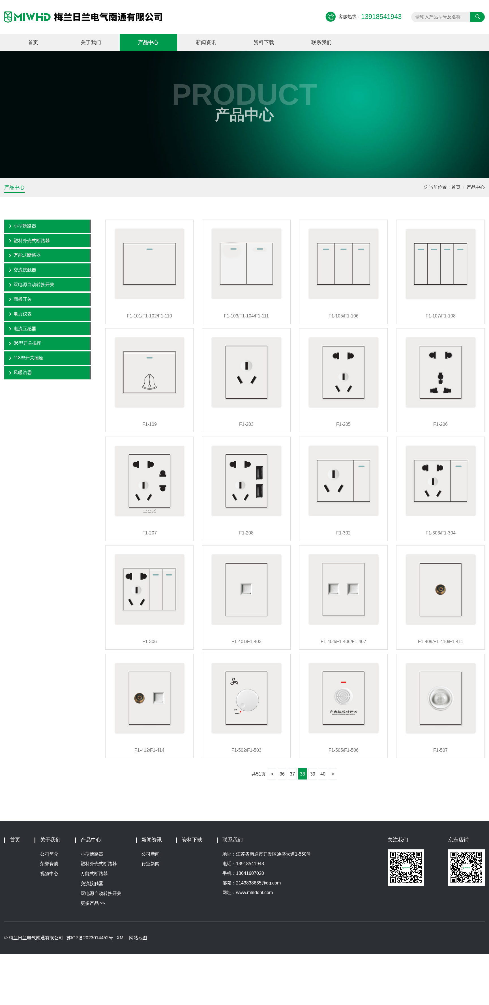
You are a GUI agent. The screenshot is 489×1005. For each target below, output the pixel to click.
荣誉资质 (49, 863)
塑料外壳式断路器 (32, 240)
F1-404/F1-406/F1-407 (343, 641)
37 (292, 774)
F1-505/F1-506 (344, 750)
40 (322, 774)
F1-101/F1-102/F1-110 (149, 315)
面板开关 (23, 299)
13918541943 (250, 863)
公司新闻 (150, 854)
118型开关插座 (28, 357)
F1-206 (440, 424)
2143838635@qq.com (258, 883)
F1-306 (149, 641)
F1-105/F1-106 (344, 315)
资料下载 (264, 42)
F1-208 (246, 533)
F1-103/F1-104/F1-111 (246, 315)
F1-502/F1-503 (246, 750)
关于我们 (91, 42)
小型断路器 (25, 226)
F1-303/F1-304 (441, 533)
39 (312, 774)
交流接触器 (25, 269)
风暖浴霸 (23, 372)
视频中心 (49, 873)
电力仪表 (23, 314)
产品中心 (148, 42)
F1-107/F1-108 (441, 315)
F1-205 (343, 424)
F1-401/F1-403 (246, 641)
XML (121, 937)
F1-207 (149, 533)
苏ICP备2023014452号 (90, 937)
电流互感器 (25, 328)
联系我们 (321, 42)
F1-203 (246, 424)
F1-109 (149, 424)
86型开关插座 (27, 343)
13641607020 (250, 873)
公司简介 (49, 854)
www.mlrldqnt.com (254, 892)
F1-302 (343, 533)
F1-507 (440, 750)
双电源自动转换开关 (34, 284)
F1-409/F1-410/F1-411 (440, 641)
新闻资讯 (206, 42)
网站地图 (138, 937)
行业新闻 (150, 863)
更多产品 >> (93, 903)
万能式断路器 (27, 255)
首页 (33, 42)
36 (282, 774)
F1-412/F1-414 (149, 750)
